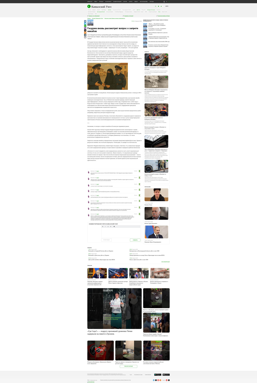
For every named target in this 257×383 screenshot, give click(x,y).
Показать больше (128, 366)
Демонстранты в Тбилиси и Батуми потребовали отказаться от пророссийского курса (138, 283)
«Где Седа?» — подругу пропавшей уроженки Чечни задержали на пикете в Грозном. (109, 332)
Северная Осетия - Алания (138, 11)
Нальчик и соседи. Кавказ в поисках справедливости (115, 18)
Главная (89, 18)
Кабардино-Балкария (151, 9)
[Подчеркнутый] (108, 226)
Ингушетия (144, 9)
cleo (97, 171)
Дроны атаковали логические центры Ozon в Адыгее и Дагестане (118, 282)
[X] (85, 30)
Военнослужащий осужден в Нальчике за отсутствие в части (155, 127)
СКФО (146, 11)
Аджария (94, 9)
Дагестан (138, 9)
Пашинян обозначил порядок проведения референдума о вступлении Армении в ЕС (95, 283)
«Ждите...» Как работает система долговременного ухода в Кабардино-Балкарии (157, 25)
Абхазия (89, 9)
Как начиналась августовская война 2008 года (158, 41)
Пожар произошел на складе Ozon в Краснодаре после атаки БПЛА (147, 255)
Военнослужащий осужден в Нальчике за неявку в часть (155, 174)
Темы (95, 1)
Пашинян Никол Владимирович (153, 242)
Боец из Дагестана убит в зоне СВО (139, 259)
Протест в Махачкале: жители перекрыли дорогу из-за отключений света (155, 310)
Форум (125, 1)
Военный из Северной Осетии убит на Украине (100, 251)
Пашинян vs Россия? (128, 15)
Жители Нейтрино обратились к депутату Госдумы (158, 33)
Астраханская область (117, 9)
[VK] (85, 21)
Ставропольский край (153, 11)
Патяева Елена (148, 205)
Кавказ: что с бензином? (94, 15)
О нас (131, 374)
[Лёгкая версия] (164, 1)
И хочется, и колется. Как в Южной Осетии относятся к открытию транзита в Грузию (158, 45)
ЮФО (96, 13)
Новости (89, 1)
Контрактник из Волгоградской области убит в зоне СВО (144, 251)
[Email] (85, 37)
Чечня (159, 11)
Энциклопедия (117, 1)
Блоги (130, 1)
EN (169, 1)
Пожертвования (148, 374)
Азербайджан (103, 9)
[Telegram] (85, 23)
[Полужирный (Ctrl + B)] (102, 226)
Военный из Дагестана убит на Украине (98, 255)
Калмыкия (158, 9)
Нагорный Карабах (109, 11)
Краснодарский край (101, 11)
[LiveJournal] (85, 35)
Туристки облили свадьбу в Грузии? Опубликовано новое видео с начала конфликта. (155, 334)
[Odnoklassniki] (85, 33)
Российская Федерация (119, 11)
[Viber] (85, 28)
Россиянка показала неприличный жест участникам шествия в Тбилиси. (153, 362)
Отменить (135, 240)
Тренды (101, 1)
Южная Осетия (164, 11)
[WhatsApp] (85, 26)
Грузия (134, 9)
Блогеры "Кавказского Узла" (97, 18)
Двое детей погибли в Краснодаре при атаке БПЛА (101, 259)
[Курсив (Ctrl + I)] (105, 226)
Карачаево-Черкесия (92, 11)
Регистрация (106, 239)
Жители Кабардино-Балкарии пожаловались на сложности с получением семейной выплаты (156, 91)
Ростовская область (128, 11)
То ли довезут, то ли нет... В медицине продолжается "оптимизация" (157, 29)
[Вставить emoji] (114, 226)
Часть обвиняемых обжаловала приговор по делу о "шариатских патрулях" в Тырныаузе (156, 149)
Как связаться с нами (138, 374)
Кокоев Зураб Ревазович (151, 223)
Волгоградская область (127, 9)
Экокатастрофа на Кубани (164, 15)
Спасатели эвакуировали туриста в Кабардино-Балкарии (154, 118)
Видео (136, 1)
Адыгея (98, 9)
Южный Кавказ (90, 13)
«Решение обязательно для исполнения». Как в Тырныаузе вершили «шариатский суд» (158, 37)
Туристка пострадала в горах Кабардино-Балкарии (155, 68)
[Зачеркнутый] (110, 226)
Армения (109, 9)
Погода (152, 1)
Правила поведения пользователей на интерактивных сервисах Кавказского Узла (115, 380)
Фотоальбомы (144, 1)
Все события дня (166, 261)
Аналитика (108, 1)
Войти (167, 6)
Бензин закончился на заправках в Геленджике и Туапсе (159, 282)
